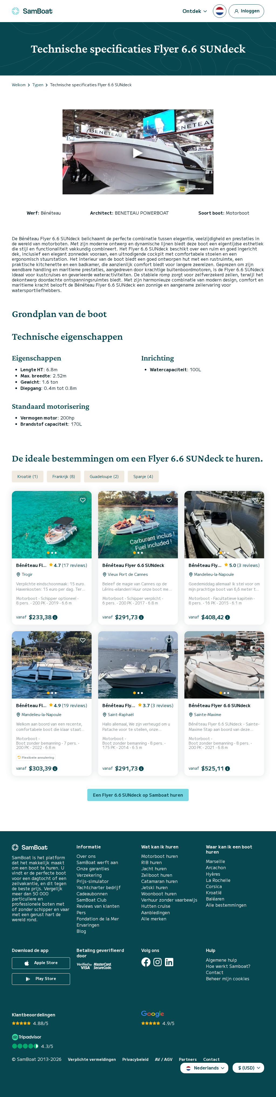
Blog (81, 931)
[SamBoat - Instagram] (157, 962)
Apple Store (45, 962)
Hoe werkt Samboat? (228, 966)
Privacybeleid (135, 1059)
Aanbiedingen (155, 912)
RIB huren (151, 862)
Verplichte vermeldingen (92, 1059)
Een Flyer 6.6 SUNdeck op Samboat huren (138, 795)
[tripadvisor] (27, 1037)
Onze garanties (93, 868)
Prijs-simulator (93, 881)
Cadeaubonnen (92, 893)
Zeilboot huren (156, 875)
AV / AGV (163, 1059)
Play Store (45, 978)
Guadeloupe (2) (104, 476)
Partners (188, 1059)
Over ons (86, 856)
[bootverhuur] (32, 11)
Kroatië (214, 892)
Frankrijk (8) (64, 476)
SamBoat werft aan (97, 862)
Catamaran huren (159, 881)
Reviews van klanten (98, 906)
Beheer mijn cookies (227, 978)
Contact (214, 972)
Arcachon (216, 867)
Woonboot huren (159, 893)
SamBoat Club (91, 899)
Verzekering (89, 875)
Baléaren (215, 898)
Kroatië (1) (28, 476)
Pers (81, 912)
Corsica (214, 886)
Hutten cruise (155, 906)
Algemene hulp (221, 959)
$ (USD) (246, 1067)
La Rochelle (218, 880)
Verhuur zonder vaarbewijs (169, 899)
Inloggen (250, 10)
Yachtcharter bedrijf (99, 887)
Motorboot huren (159, 856)
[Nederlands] (219, 11)
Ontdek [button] (191, 10)
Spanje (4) (143, 476)
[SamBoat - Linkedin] (169, 962)
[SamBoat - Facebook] (146, 962)
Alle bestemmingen (226, 904)
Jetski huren (154, 887)
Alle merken (153, 918)
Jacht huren (154, 868)
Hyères (213, 873)
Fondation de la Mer (98, 918)
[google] (152, 1014)
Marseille (215, 861)
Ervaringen (88, 924)
